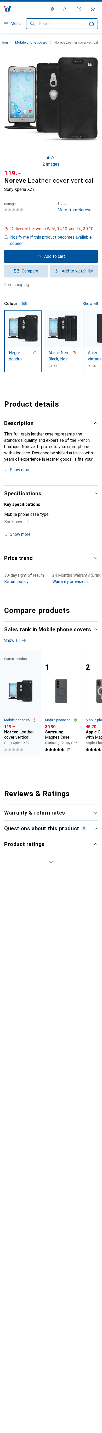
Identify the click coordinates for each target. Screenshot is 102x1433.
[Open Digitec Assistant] (79, 9)
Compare (30, 271)
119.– (13, 173)
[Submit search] (32, 23)
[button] (51, 229)
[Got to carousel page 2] (52, 157)
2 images (51, 164)
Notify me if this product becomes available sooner (51, 240)
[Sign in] (65, 9)
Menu (15, 23)
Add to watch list (78, 271)
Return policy (16, 581)
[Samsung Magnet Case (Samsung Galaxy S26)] (61, 702)
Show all (90, 303)
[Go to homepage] (7, 9)
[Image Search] (91, 23)
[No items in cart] (92, 9)
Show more (20, 469)
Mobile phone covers (31, 42)
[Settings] (52, 9)
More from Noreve (75, 207)
